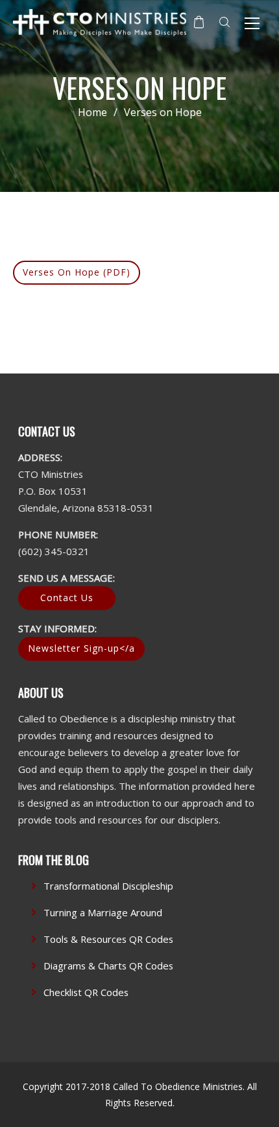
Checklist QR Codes (85, 992)
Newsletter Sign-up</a (81, 648)
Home (92, 112)
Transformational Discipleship (108, 885)
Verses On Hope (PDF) (76, 272)
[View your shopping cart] (199, 22)
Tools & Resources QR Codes (108, 938)
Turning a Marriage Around (102, 912)
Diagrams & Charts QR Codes (108, 965)
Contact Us (66, 597)
